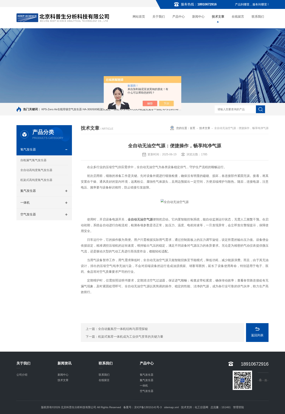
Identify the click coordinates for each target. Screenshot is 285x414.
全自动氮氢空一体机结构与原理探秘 (123, 329)
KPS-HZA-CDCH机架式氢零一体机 (141, 109)
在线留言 (238, 16)
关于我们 (158, 16)
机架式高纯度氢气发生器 (36, 180)
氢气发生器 (28, 149)
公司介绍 (21, 374)
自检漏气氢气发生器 (33, 160)
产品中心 (178, 16)
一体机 (25, 202)
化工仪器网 (201, 407)
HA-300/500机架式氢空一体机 (101, 109)
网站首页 (139, 16)
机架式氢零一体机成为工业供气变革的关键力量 (130, 336)
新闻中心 (198, 16)
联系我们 (258, 16)
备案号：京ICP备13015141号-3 (142, 407)
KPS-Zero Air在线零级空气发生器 (61, 109)
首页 (192, 128)
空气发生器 (28, 214)
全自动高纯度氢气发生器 (36, 170)
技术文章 (218, 16)
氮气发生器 (28, 190)
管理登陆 (238, 407)
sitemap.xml (171, 407)
